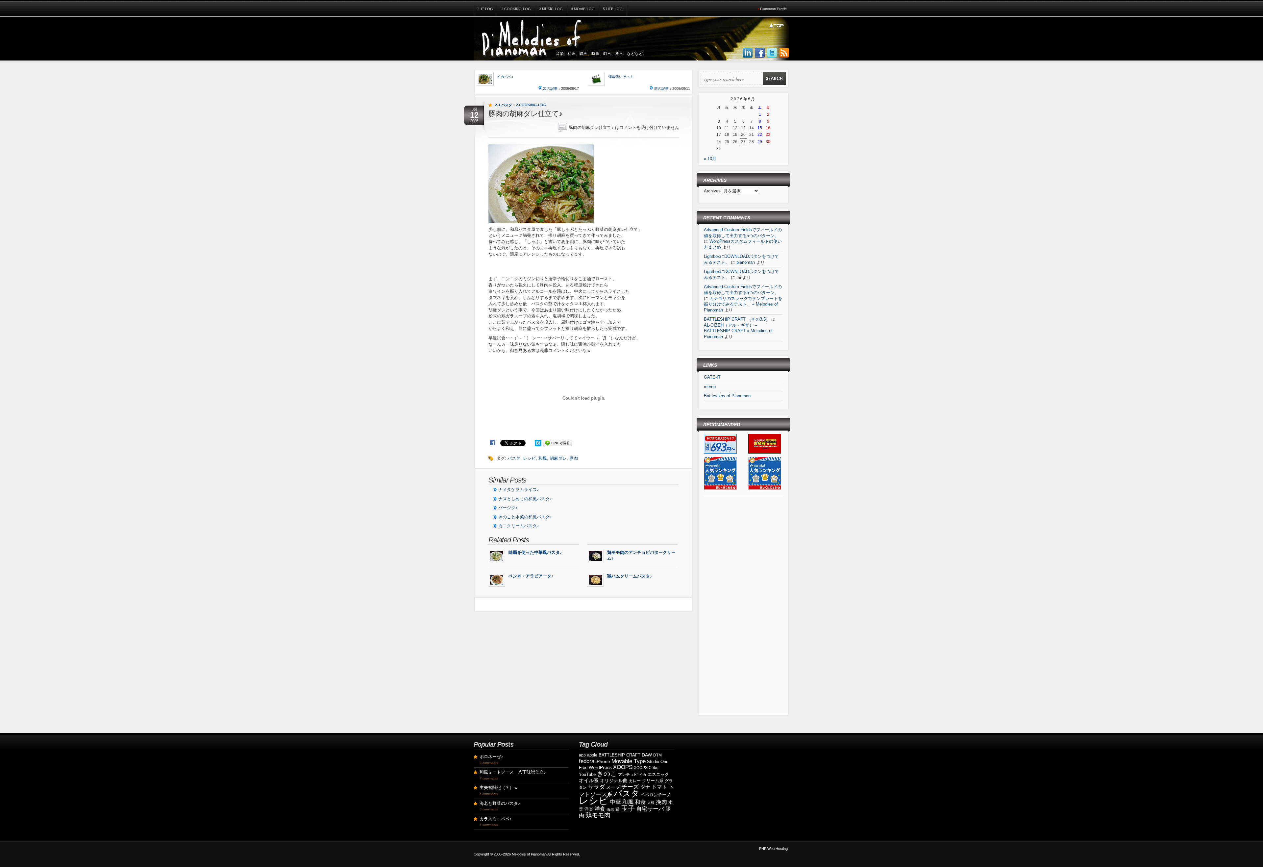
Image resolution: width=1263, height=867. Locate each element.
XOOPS (622, 767)
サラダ (596, 787)
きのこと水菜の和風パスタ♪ (525, 516)
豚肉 (573, 458)
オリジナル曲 (614, 780)
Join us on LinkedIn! (747, 53)
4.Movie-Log (583, 9)
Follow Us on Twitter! (772, 53)
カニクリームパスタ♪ (518, 525)
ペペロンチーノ (656, 794)
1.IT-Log (485, 9)
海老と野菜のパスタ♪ (500, 803)
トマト (659, 787)
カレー (635, 781)
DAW (647, 754)
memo (710, 386)
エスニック (658, 774)
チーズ (630, 786)
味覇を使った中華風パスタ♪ (535, 552)
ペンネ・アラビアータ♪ (531, 576)
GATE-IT (712, 377)
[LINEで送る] (557, 442)
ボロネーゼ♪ (491, 756)
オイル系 (589, 780)
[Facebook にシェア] (492, 442)
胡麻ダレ (558, 458)
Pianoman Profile (773, 9)
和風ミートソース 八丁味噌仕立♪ (513, 772)
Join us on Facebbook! (760, 53)
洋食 (600, 809)
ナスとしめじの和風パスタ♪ (525, 498)
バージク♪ (508, 507)
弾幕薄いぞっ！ (620, 77)
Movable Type (628, 761)
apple (592, 755)
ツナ (645, 787)
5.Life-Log (613, 9)
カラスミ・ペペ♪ (496, 818)
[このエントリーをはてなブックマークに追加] (538, 442)
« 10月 (710, 158)
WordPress (600, 767)
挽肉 (661, 802)
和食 (640, 802)
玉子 (628, 808)
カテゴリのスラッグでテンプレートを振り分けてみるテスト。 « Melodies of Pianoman (743, 304)
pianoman (745, 262)
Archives (713, 190)
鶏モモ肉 (597, 815)
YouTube (587, 774)
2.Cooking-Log (516, 9)
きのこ (607, 773)
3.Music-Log (551, 9)
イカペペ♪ (505, 77)
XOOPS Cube (646, 767)
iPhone (603, 761)
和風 (542, 458)
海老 (610, 809)
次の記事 (549, 88)
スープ (613, 787)
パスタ (514, 458)
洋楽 (588, 809)
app (582, 755)
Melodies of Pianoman (529, 854)
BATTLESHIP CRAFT (619, 755)
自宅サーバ (650, 809)
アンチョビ (628, 774)
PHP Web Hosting (773, 849)
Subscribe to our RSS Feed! (784, 53)
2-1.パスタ (503, 105)
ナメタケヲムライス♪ (518, 489)
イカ (642, 775)
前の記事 (661, 88)
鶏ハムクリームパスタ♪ (629, 576)
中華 (615, 802)
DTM (657, 755)
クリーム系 (652, 780)
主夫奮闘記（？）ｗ (499, 787)
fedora (586, 761)
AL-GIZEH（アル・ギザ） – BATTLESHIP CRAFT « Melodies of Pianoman (738, 331)
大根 (651, 803)
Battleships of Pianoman (727, 395)
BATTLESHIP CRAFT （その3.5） (737, 319)
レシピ (529, 458)
